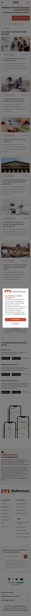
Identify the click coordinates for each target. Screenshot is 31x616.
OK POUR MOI (15, 319)
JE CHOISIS (15, 324)
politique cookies (20, 314)
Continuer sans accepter (15, 293)
